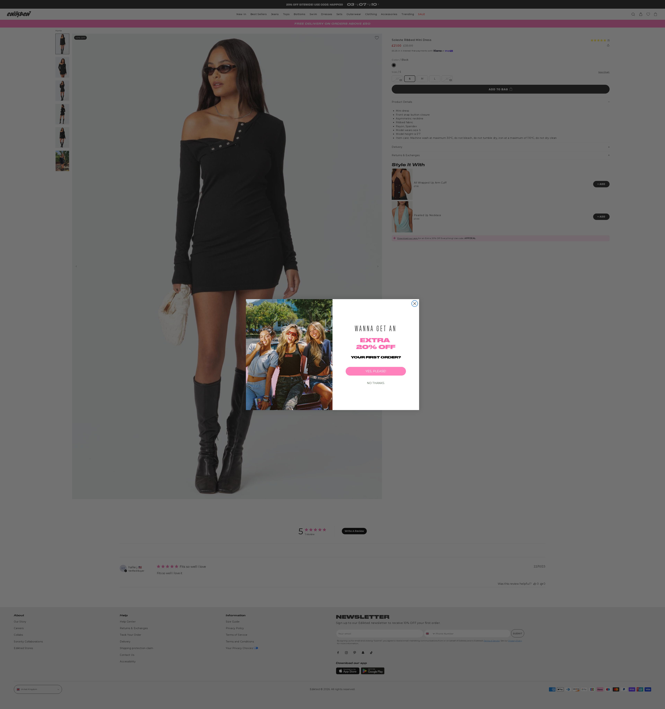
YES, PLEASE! (376, 371)
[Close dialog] (415, 304)
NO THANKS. (376, 383)
